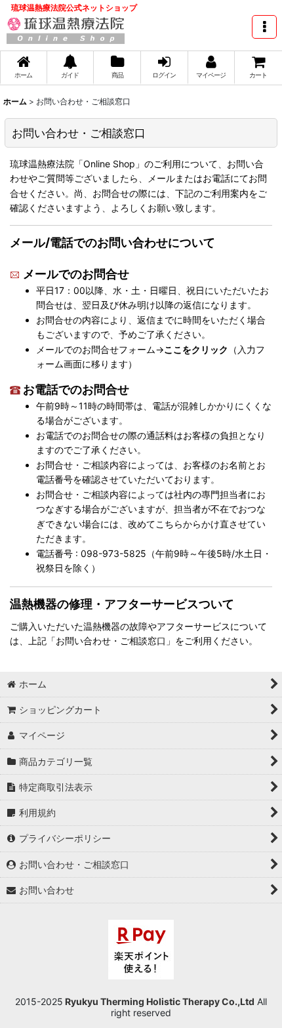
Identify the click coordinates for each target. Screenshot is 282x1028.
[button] (264, 27)
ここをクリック (196, 349)
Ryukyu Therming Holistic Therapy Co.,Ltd (158, 1001)
